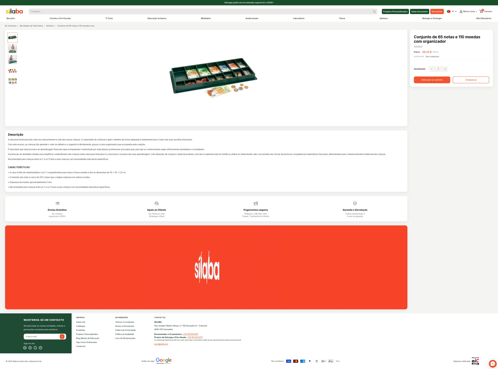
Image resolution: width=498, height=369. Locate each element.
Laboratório (299, 18)
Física (342, 18)
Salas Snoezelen (419, 11)
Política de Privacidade (125, 330)
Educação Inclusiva (157, 18)
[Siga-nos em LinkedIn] (40, 348)
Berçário (11, 18)
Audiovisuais (252, 18)
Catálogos (80, 326)
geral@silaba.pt (161, 344)
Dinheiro (50, 26)
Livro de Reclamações (125, 338)
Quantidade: (420, 69)
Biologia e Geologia (432, 18)
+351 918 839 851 (190, 334)
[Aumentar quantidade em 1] (445, 69)
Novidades (437, 11)
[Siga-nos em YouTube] (35, 348)
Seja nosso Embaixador (86, 342)
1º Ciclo (109, 18)
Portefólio (80, 330)
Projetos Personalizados (395, 11)
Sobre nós (80, 322)
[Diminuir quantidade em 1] (431, 69)
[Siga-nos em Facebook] (25, 348)
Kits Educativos (483, 18)
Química (384, 18)
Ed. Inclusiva (10, 26)
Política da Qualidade (124, 334)
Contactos (81, 346)
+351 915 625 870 (195, 337)
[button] (493, 364)
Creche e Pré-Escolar (60, 18)
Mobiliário (206, 18)
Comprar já (471, 80)
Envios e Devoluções (124, 326)
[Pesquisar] (374, 11)
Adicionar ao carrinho (432, 80)
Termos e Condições (124, 322)
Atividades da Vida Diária (31, 26)
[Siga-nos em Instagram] (30, 348)
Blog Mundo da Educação (87, 338)
